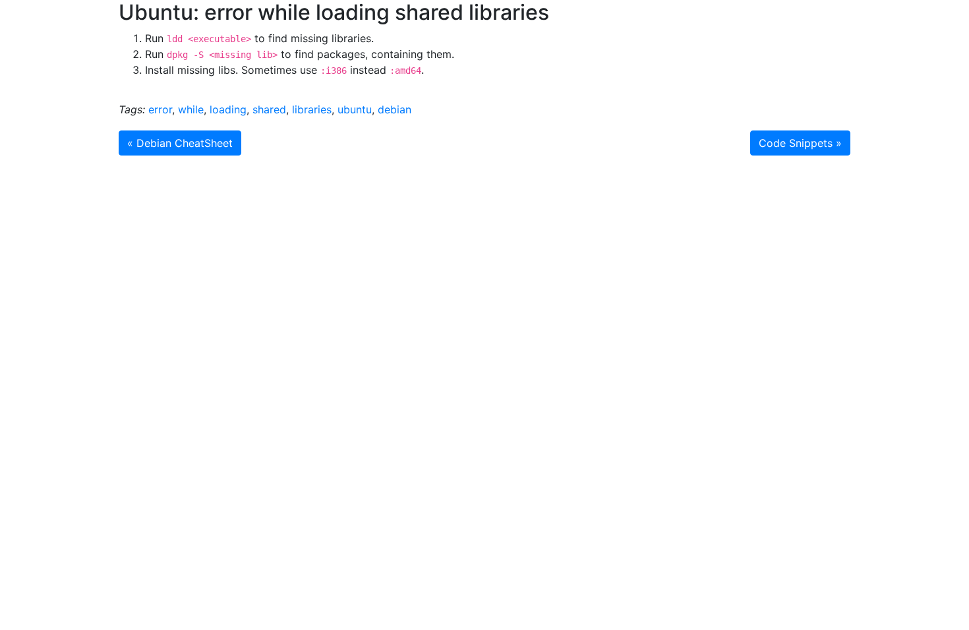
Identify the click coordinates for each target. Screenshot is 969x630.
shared (269, 109)
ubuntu (355, 109)
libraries (312, 109)
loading (228, 109)
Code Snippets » (800, 143)
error (160, 109)
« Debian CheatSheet (180, 143)
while (191, 109)
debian (394, 109)
